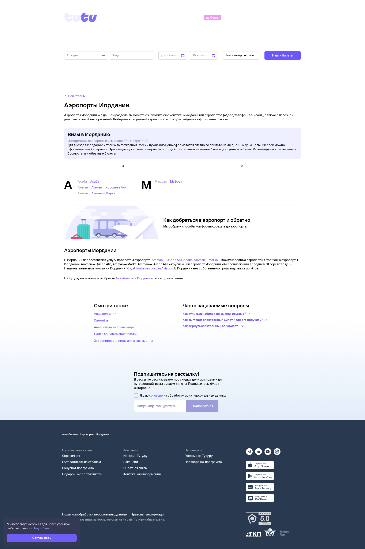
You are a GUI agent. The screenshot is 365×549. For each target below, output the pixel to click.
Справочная (71, 456)
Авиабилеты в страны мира (114, 327)
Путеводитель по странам (81, 462)
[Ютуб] (267, 450)
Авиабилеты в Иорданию (134, 278)
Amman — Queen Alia (167, 260)
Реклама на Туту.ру (199, 456)
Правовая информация (148, 514)
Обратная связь (135, 468)
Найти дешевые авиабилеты (115, 334)
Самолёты (101, 320)
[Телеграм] (249, 450)
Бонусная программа (78, 468)
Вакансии (130, 462)
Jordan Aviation (162, 268)
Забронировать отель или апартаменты (123, 341)
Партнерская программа (203, 462)
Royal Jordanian (138, 268)
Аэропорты (87, 434)
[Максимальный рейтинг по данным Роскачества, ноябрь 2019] (258, 518)
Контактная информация (142, 474)
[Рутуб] (277, 450)
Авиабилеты (70, 434)
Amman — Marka (206, 260)
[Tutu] (80, 17)
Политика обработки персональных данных (94, 514)
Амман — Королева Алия (109, 187)
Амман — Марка (103, 193)
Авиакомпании (105, 314)
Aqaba (188, 260)
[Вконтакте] (258, 450)
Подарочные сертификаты (82, 474)
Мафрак (176, 181)
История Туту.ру (135, 456)
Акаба (94, 181)
